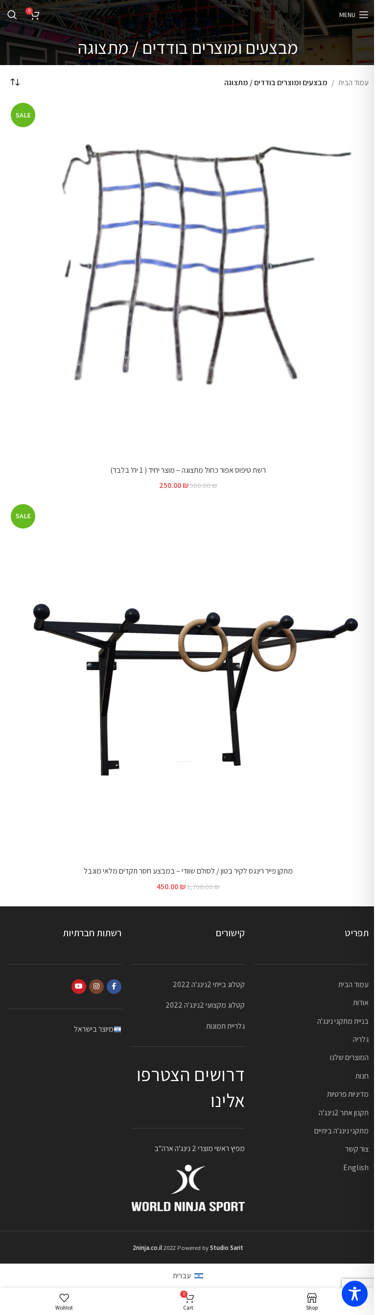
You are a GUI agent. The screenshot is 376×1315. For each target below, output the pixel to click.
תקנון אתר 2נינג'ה (344, 1112)
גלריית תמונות (225, 1026)
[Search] (12, 14)
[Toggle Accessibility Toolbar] (355, 1294)
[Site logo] (188, 14)
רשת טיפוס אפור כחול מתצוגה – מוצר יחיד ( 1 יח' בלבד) (188, 470)
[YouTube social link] (78, 986)
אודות (361, 1002)
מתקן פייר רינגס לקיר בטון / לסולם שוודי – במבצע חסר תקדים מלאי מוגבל (188, 871)
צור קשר (357, 1149)
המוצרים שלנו (349, 1057)
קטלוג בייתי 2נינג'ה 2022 (209, 984)
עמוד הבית (353, 82)
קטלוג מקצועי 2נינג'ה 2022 (205, 1005)
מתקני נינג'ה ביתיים (341, 1131)
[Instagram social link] (96, 986)
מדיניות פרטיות (348, 1094)
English (356, 1167)
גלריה (361, 1039)
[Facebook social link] (114, 986)
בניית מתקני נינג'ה (343, 1021)
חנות (362, 1076)
